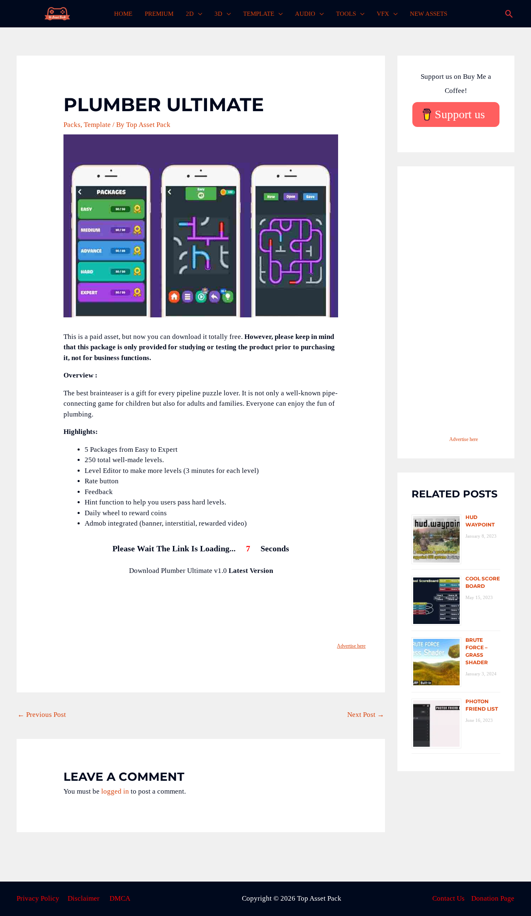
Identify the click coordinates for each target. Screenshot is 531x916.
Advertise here (351, 646)
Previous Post (41, 715)
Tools (346, 14)
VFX (383, 14)
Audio (305, 14)
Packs (71, 125)
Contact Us (448, 898)
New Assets (428, 14)
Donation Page (492, 898)
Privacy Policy (38, 898)
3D (218, 14)
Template (258, 14)
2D (190, 14)
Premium (159, 14)
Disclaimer (84, 898)
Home (123, 14)
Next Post (365, 715)
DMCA (120, 898)
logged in (115, 791)
